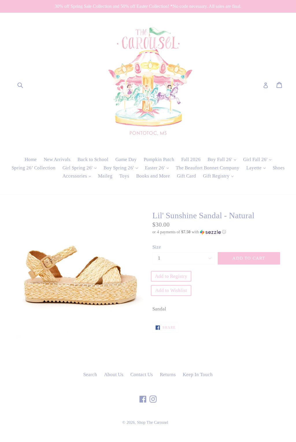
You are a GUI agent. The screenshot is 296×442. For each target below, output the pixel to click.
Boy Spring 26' (122, 168)
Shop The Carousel (152, 422)
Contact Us (141, 374)
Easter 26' (158, 168)
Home (31, 159)
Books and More (153, 176)
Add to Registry (171, 276)
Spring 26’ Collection (34, 168)
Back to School (92, 159)
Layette (257, 168)
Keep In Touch (198, 374)
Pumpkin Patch (159, 159)
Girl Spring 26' (80, 168)
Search (90, 374)
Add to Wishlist (171, 290)
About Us (113, 374)
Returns (168, 374)
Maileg (105, 176)
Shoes (279, 168)
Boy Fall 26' (223, 159)
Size (156, 247)
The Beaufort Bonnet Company (207, 168)
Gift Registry (219, 176)
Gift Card (186, 176)
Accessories (78, 176)
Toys (124, 176)
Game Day (126, 159)
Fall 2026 (191, 159)
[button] (216, 232)
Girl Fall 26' (258, 159)
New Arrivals (57, 159)
